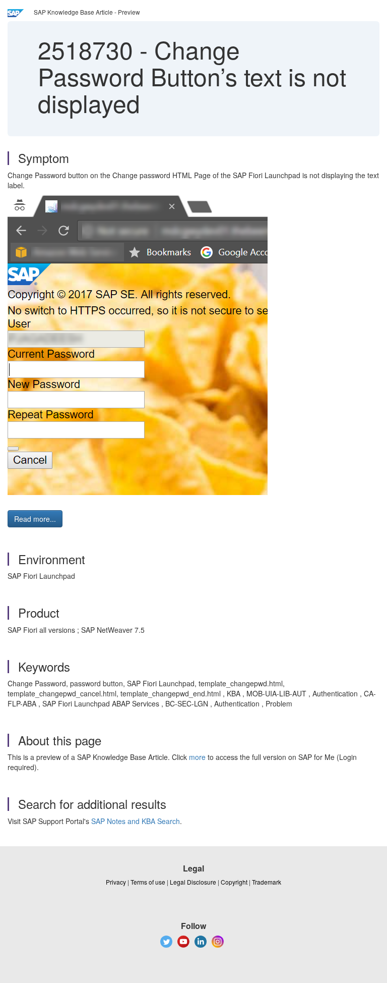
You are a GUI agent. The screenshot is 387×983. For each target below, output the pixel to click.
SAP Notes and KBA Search (135, 821)
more (197, 757)
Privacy (116, 882)
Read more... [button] (35, 519)
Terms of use (148, 882)
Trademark (266, 882)
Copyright (234, 882)
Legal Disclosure (193, 882)
